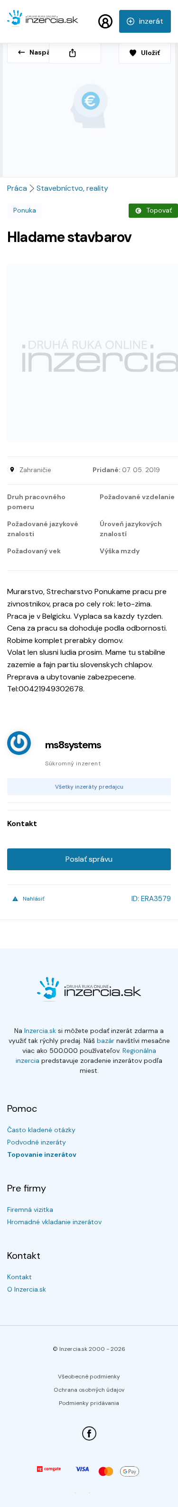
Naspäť (41, 52)
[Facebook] (89, 1433)
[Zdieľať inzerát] (75, 53)
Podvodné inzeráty (36, 1142)
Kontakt (19, 1277)
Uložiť (150, 52)
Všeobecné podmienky (89, 1376)
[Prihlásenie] (105, 21)
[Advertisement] (89, 353)
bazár (105, 1040)
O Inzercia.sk (26, 1289)
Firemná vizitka (30, 1209)
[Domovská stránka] (42, 23)
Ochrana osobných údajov (89, 1390)
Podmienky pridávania (89, 1403)
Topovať (159, 210)
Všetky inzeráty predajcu (89, 787)
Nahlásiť (34, 898)
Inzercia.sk (40, 1030)
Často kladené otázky (41, 1130)
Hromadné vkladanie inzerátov (54, 1222)
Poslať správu (89, 859)
